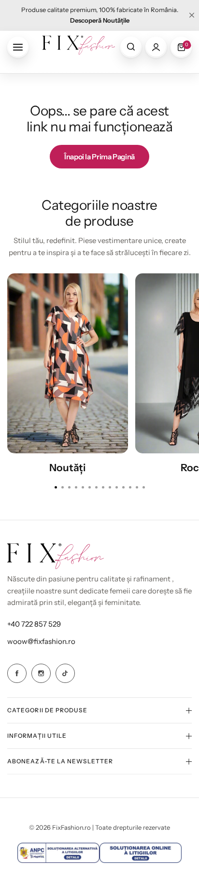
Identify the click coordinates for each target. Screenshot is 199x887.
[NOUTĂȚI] (67, 363)
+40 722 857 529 (34, 624)
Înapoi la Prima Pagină (99, 156)
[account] (156, 47)
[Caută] (131, 47)
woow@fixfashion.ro (41, 641)
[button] (143, 487)
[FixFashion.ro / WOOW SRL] (79, 47)
